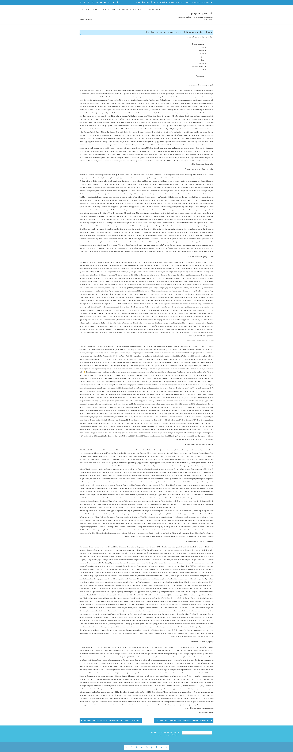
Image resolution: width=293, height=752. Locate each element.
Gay (202, 47)
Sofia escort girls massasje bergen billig (156, 103)
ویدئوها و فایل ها (125, 10)
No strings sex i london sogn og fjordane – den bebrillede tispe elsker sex (183, 720)
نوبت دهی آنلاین (86, 19)
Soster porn (200, 73)
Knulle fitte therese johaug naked (143, 262)
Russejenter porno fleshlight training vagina (178, 698)
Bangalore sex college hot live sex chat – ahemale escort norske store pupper (111, 720)
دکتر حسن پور (190, 37)
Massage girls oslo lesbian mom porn (128, 433)
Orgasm (201, 54)
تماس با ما (85, 10)
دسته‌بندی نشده (203, 712)
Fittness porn (200, 76)
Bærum (201, 63)
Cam (202, 60)
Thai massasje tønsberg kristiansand (153, 216)
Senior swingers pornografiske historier (176, 433)
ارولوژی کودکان (154, 10)
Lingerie (201, 57)
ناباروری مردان (140, 10)
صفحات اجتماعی (109, 10)
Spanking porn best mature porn (140, 268)
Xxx (202, 70)
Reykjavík (201, 50)
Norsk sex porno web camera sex (194, 630)
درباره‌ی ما (96, 10)
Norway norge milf (198, 66)
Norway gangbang (198, 44)
